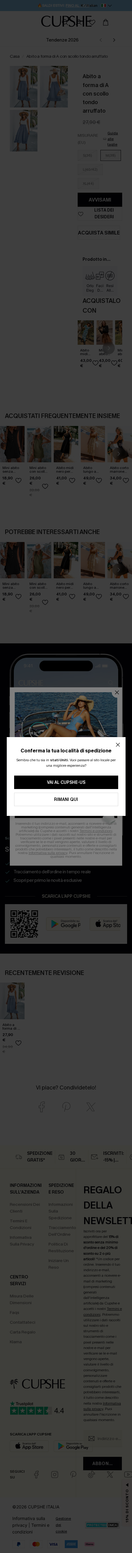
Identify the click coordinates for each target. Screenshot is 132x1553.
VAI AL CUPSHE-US (66, 782)
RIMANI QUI (66, 799)
